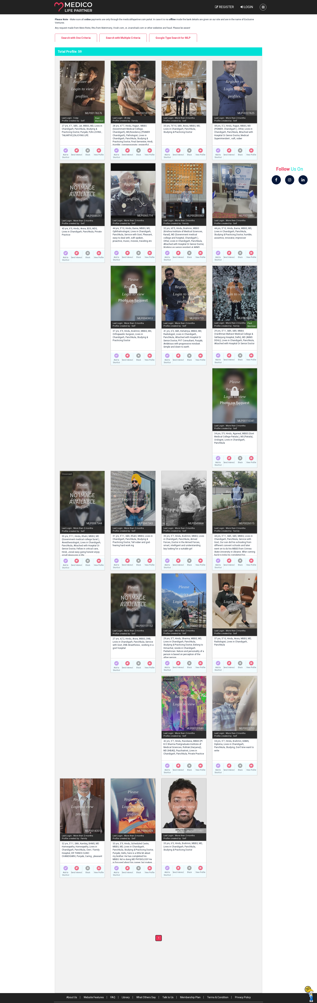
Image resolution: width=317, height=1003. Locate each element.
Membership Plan (190, 997)
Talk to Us (168, 997)
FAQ (112, 997)
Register (226, 7)
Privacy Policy (243, 997)
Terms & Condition (217, 997)
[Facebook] (276, 179)
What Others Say (146, 997)
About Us (71, 997)
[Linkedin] (303, 179)
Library (126, 997)
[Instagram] (289, 179)
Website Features (94, 997)
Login (248, 7)
